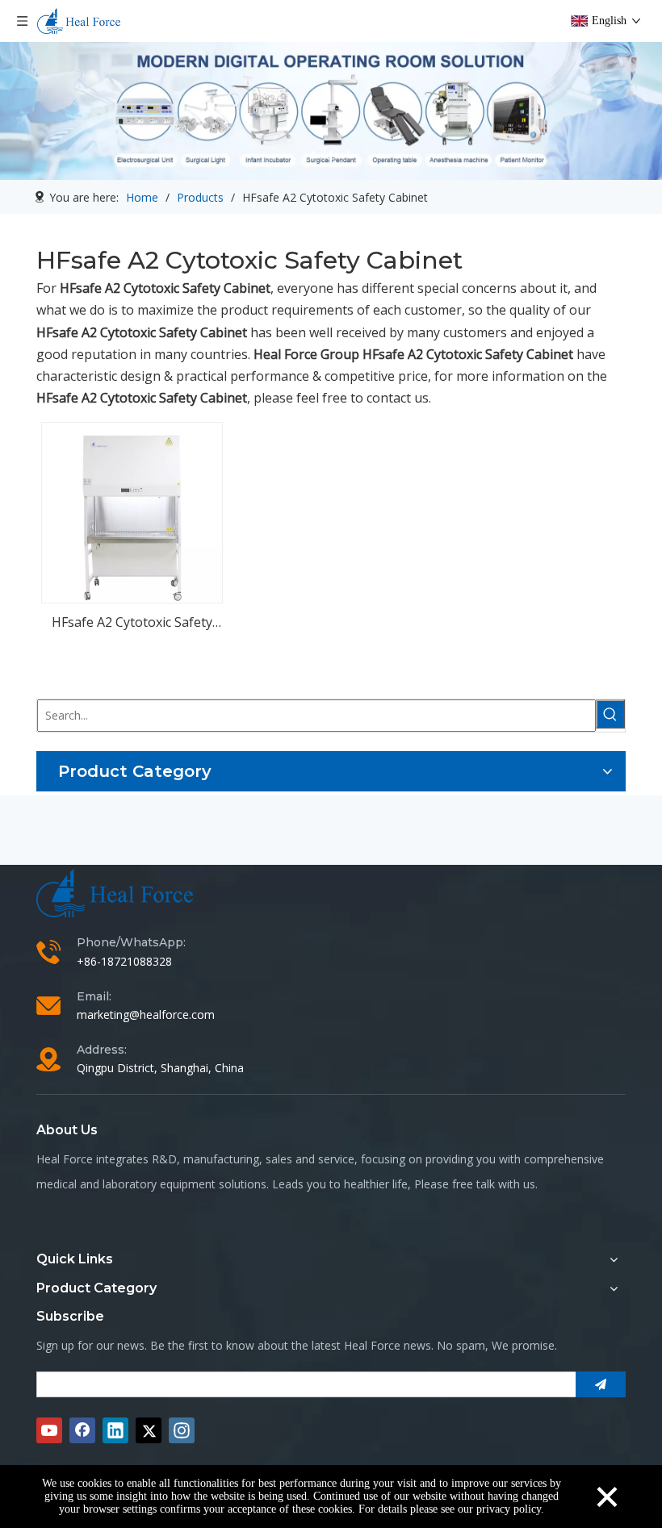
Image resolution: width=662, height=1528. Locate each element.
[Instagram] (182, 1430)
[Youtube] (49, 1430)
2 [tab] (331, 152)
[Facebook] (82, 1430)
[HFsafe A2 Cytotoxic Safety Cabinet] (132, 511)
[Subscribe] (601, 1384)
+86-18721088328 (124, 961)
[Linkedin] (115, 1430)
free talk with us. (495, 1184)
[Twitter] (148, 1430)
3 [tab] (348, 152)
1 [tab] (313, 152)
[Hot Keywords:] (610, 714)
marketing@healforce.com (146, 1014)
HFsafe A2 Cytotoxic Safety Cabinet (132, 623)
